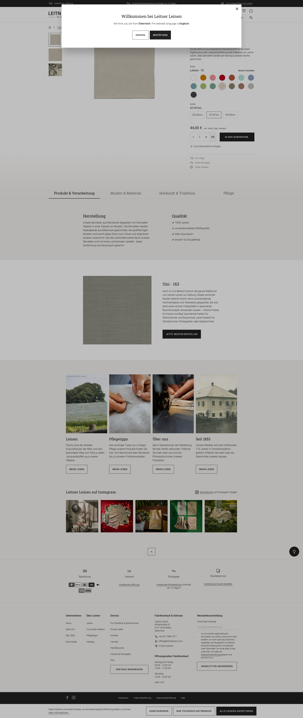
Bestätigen (160, 35)
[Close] (237, 9)
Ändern (140, 35)
